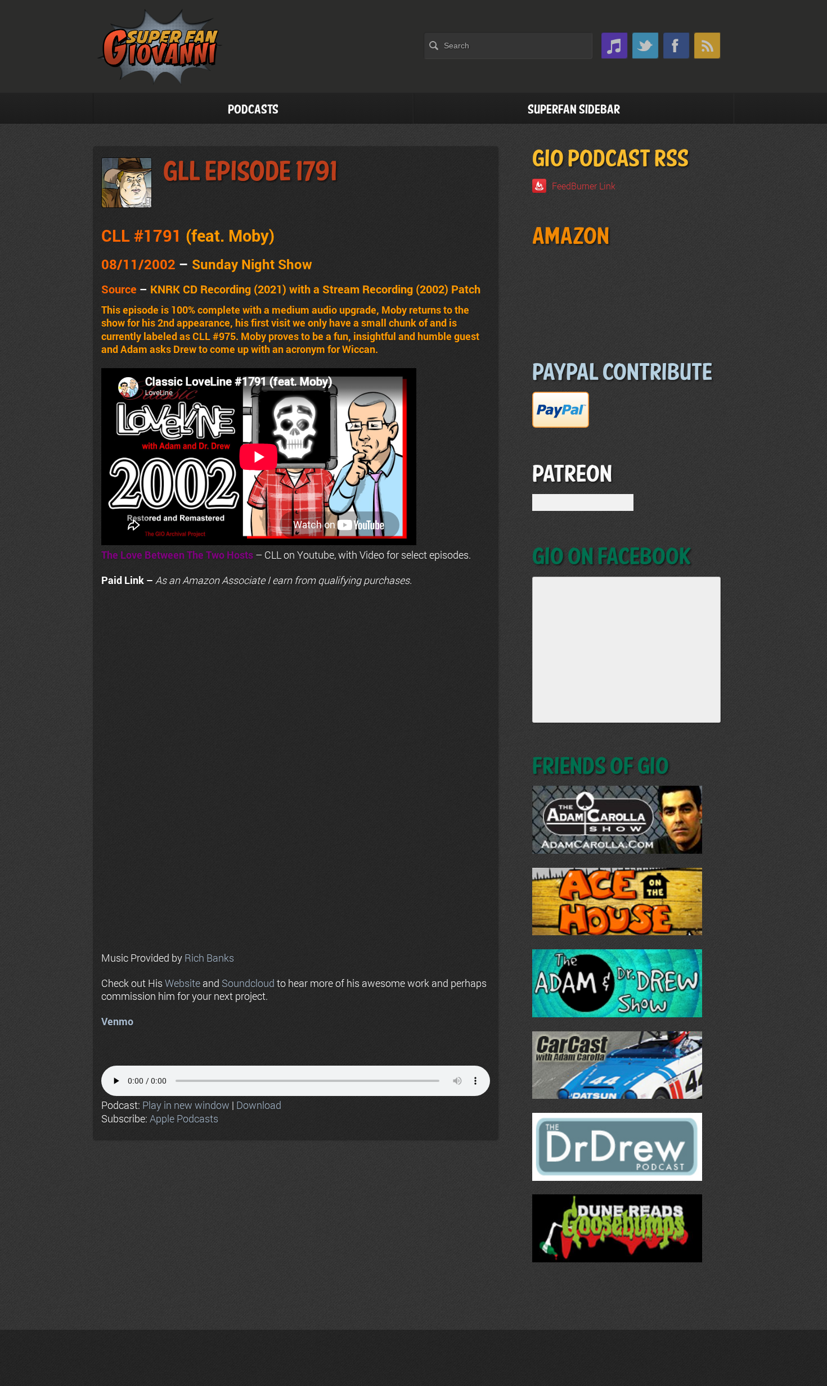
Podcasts (253, 110)
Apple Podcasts (184, 1118)
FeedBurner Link (583, 186)
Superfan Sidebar (574, 110)
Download (258, 1105)
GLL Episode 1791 (250, 172)
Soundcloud (248, 983)
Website (182, 983)
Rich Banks (209, 957)
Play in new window (186, 1105)
